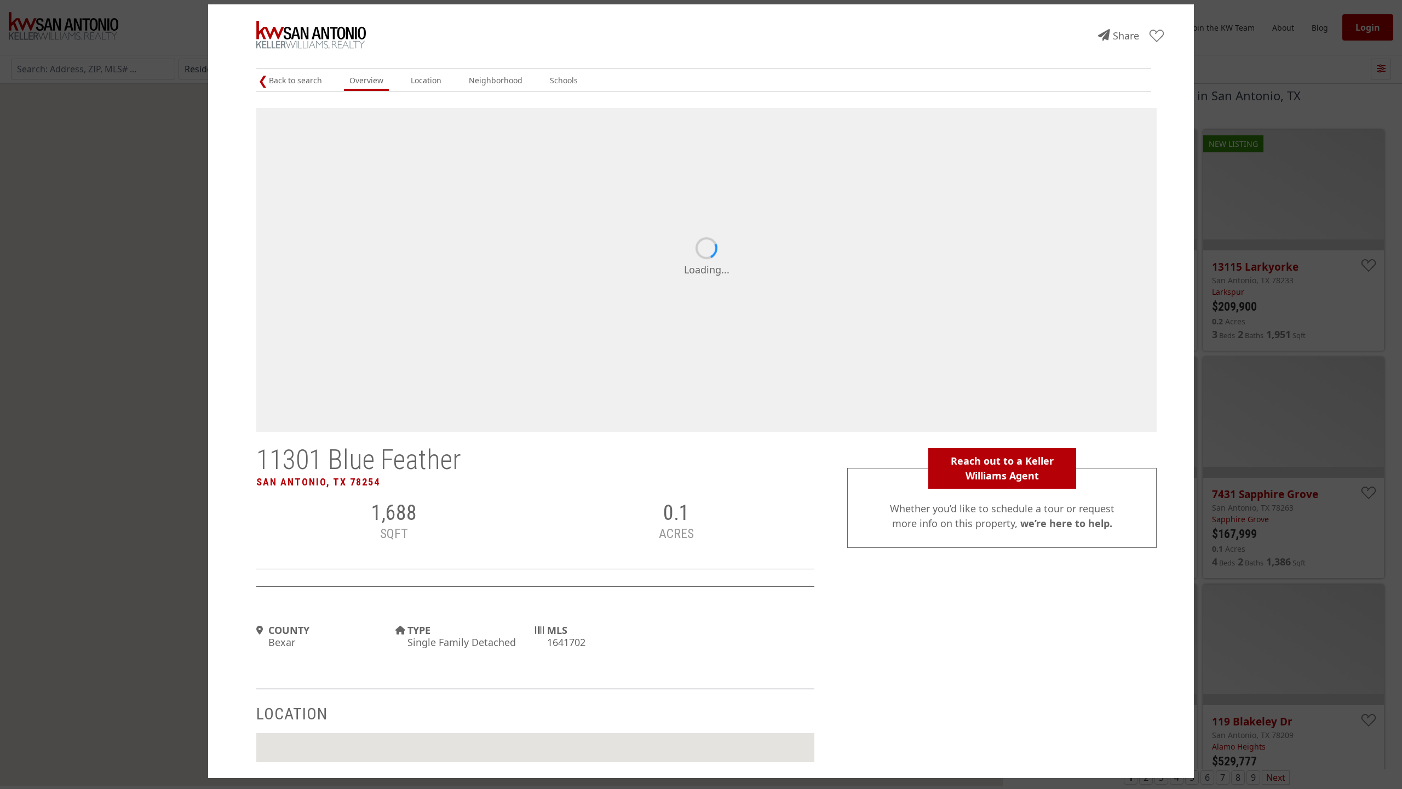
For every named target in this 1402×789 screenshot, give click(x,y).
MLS (557, 630)
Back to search (295, 80)
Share (1126, 35)
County (288, 630)
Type (418, 630)
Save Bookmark (1157, 36)
